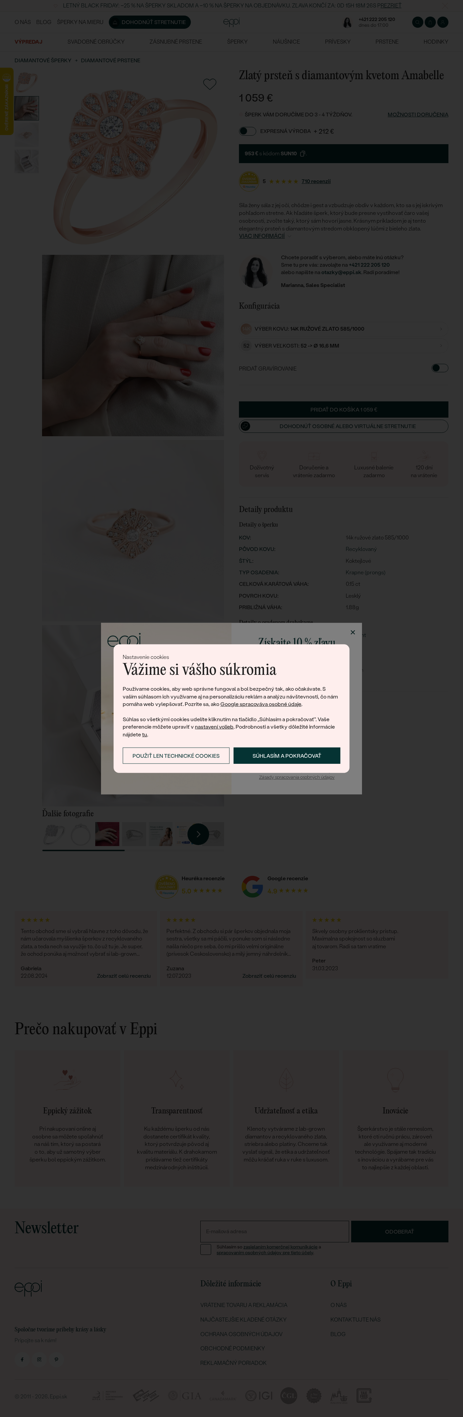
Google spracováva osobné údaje (260, 704)
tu (144, 734)
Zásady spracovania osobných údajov (297, 777)
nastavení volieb (214, 727)
